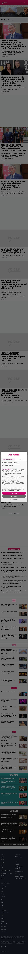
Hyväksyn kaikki (14, 493)
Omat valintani (14, 496)
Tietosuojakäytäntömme (14, 499)
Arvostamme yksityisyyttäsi (8, 459)
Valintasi (21, 459)
